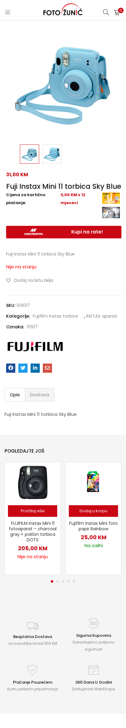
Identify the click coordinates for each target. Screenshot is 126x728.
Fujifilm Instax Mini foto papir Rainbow (93, 526)
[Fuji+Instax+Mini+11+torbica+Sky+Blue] (23, 368)
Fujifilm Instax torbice (55, 316)
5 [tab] (74, 581)
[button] (116, 12)
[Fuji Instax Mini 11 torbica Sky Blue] (10, 368)
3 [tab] (63, 581)
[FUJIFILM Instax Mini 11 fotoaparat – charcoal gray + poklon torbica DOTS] (33, 482)
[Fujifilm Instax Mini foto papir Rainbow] (93, 482)
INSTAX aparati (101, 316)
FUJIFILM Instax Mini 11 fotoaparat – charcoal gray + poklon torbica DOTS (33, 532)
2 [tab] (57, 581)
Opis (15, 394)
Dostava (39, 394)
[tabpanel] (32, 518)
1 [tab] (52, 581)
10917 (32, 327)
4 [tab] (68, 581)
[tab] (15, 394)
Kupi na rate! (87, 232)
